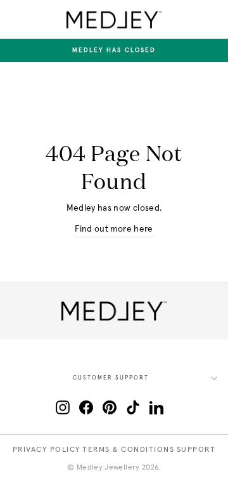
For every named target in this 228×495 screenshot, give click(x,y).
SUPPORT (196, 450)
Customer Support (111, 378)
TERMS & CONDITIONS (128, 450)
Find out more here (114, 229)
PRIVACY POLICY (46, 450)
